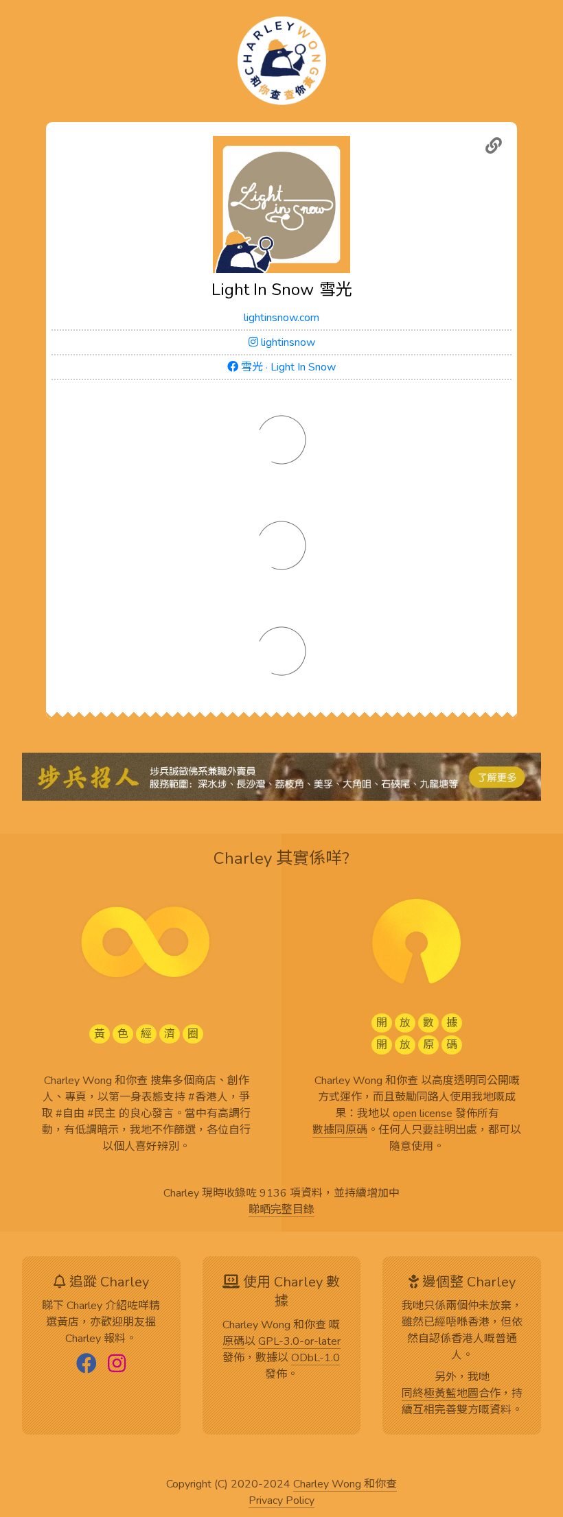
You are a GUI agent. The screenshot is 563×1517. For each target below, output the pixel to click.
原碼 (233, 1342)
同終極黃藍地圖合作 (451, 1394)
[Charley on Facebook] (86, 1364)
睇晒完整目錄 (281, 1210)
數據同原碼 (339, 1131)
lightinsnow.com (281, 317)
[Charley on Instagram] (117, 1364)
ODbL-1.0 (315, 1358)
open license (422, 1114)
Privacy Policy (281, 1501)
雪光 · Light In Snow (287, 367)
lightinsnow (286, 342)
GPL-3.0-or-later (299, 1342)
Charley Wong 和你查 (345, 1485)
